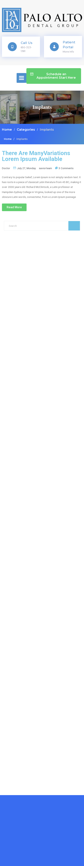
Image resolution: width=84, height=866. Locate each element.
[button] (53, 76)
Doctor (6, 168)
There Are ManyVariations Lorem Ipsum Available (36, 156)
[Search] (74, 225)
